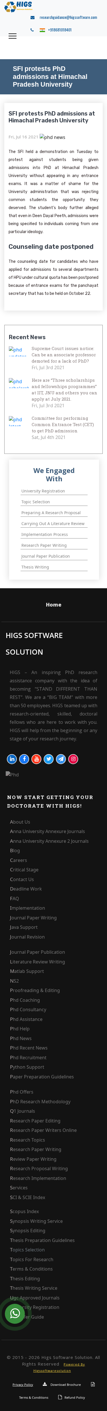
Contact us (22, 879)
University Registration (34, 1307)
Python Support (27, 1067)
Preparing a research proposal (51, 512)
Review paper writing (33, 1159)
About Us (20, 822)
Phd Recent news (29, 1048)
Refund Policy (74, 1397)
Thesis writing (35, 567)
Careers (18, 860)
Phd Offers (21, 1092)
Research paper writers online (43, 1130)
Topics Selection (27, 1250)
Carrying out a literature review (52, 523)
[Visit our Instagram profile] (73, 759)
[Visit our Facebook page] (24, 759)
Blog (15, 850)
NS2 (14, 981)
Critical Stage (24, 870)
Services (19, 1188)
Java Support (24, 927)
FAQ (14, 898)
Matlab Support (27, 971)
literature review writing (37, 962)
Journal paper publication (45, 556)
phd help (20, 1029)
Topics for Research (31, 1259)
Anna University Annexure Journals (47, 831)
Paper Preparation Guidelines (42, 1077)
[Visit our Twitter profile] (49, 759)
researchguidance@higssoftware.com (67, 17)
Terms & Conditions (31, 1269)
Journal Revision (27, 937)
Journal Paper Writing (33, 918)
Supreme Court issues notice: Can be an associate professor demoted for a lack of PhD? (64, 354)
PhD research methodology (40, 1101)
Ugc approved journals (35, 1298)
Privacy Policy (23, 1384)
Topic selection (35, 501)
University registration (43, 491)
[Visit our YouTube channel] (36, 759)
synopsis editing (27, 1230)
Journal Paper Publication (37, 952)
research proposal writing (39, 1168)
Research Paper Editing (35, 1121)
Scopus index (24, 1211)
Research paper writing (44, 545)
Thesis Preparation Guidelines (42, 1240)
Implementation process (44, 534)
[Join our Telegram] (61, 759)
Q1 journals (22, 1111)
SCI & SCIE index (27, 1197)
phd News (21, 1038)
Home (53, 604)
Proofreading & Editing (35, 990)
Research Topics (27, 1140)
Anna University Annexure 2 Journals (49, 841)
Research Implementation (38, 1178)
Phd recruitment (28, 1057)
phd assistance (26, 1019)
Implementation (27, 908)
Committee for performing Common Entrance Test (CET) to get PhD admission (63, 424)
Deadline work (26, 889)
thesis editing (25, 1278)
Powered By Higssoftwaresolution (59, 1367)
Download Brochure (65, 1384)
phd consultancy (28, 1009)
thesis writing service (33, 1288)
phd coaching (25, 1000)
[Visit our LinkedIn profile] (12, 759)
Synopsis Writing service (36, 1221)
